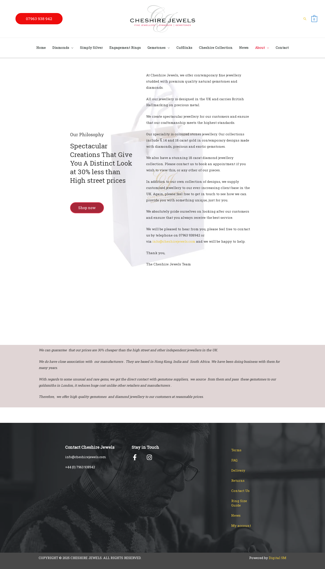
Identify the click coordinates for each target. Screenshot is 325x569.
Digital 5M (277, 558)
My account (241, 525)
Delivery (238, 470)
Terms (236, 450)
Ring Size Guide (239, 503)
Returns (238, 480)
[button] (39, 18)
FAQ (234, 460)
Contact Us (240, 490)
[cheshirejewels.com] (162, 18)
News (236, 515)
